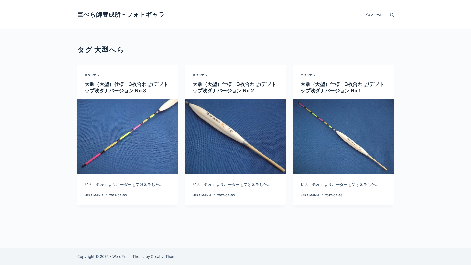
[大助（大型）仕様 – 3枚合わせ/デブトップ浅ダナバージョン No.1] (343, 136)
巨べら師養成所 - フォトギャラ (121, 14)
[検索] (392, 15)
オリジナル (92, 75)
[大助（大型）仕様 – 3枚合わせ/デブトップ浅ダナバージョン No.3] (127, 136)
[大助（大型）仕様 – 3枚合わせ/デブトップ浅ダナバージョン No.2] (235, 136)
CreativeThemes (165, 256)
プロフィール (373, 14)
